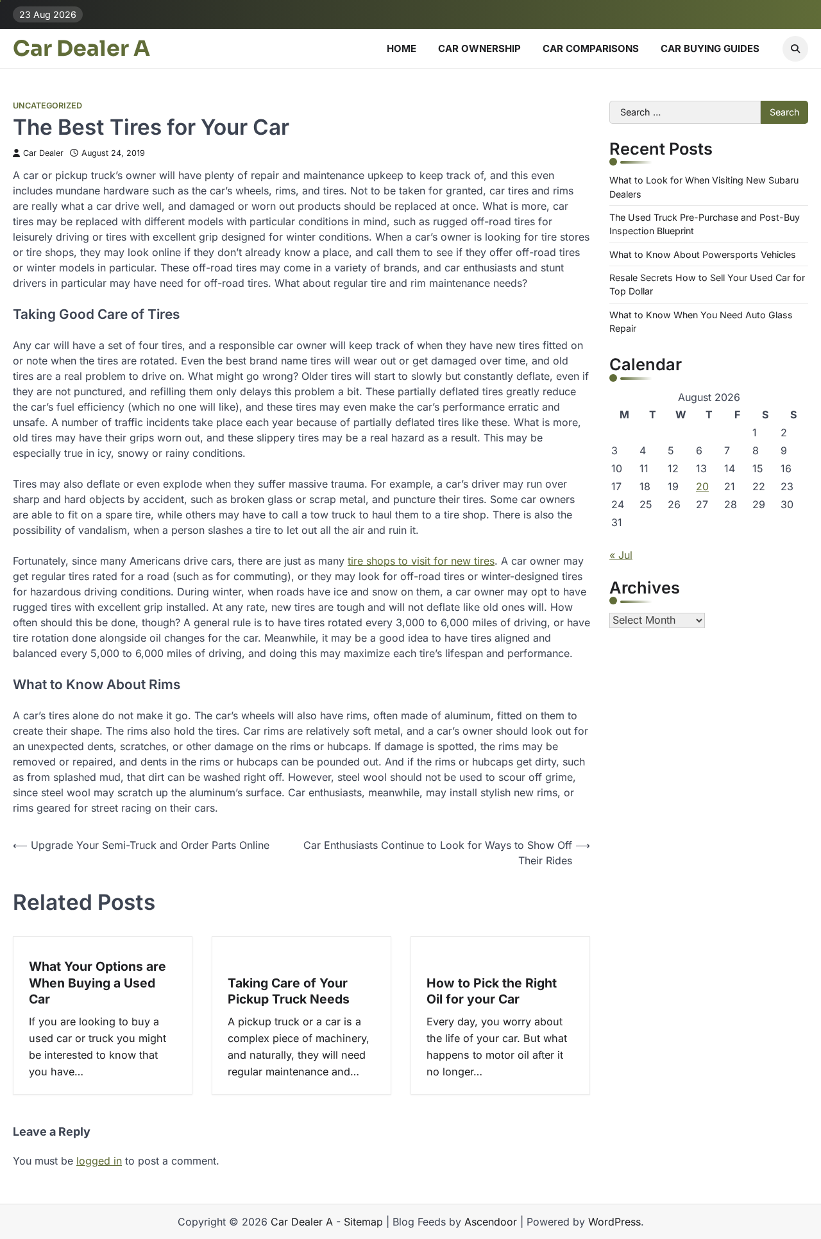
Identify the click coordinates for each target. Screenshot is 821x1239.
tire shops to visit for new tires (421, 560)
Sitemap (363, 1221)
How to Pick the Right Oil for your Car (492, 991)
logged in (99, 1160)
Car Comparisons (591, 48)
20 (702, 486)
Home (401, 48)
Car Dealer (43, 153)
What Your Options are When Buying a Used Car (97, 983)
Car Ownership (479, 48)
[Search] (795, 49)
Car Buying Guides (710, 48)
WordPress (614, 1221)
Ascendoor (490, 1221)
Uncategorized (47, 105)
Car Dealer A (81, 49)
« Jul (620, 555)
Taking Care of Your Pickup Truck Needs (289, 991)
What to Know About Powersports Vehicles (702, 254)
